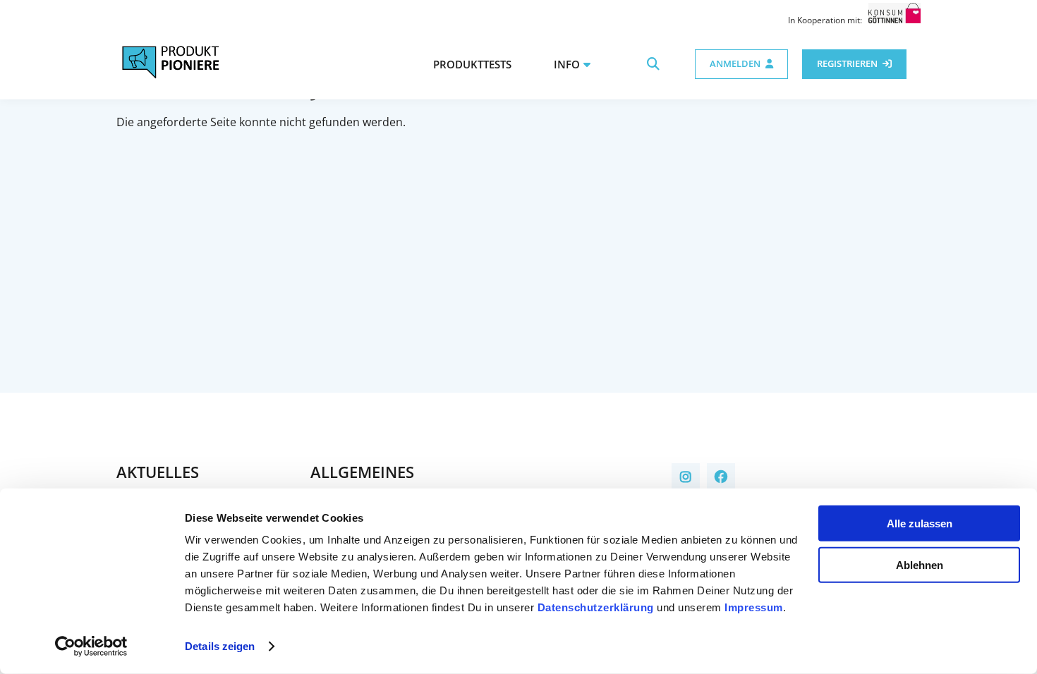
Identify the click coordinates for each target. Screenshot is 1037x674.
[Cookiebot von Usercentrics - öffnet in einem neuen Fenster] (91, 646)
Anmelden (735, 63)
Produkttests (472, 64)
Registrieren (847, 63)
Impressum (753, 607)
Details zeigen (220, 646)
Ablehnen (919, 564)
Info (567, 64)
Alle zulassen (919, 523)
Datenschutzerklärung (596, 607)
